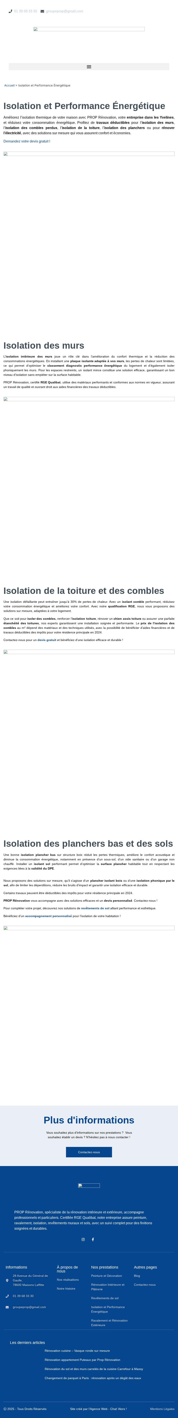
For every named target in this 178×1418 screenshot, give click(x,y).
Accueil (9, 85)
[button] (89, 66)
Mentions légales (162, 1409)
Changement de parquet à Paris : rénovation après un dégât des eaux (93, 1378)
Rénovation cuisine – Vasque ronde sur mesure (77, 1350)
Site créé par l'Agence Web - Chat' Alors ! (98, 1409)
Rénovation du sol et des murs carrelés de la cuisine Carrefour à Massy (94, 1369)
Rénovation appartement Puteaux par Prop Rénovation (82, 1360)
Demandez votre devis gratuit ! (26, 141)
